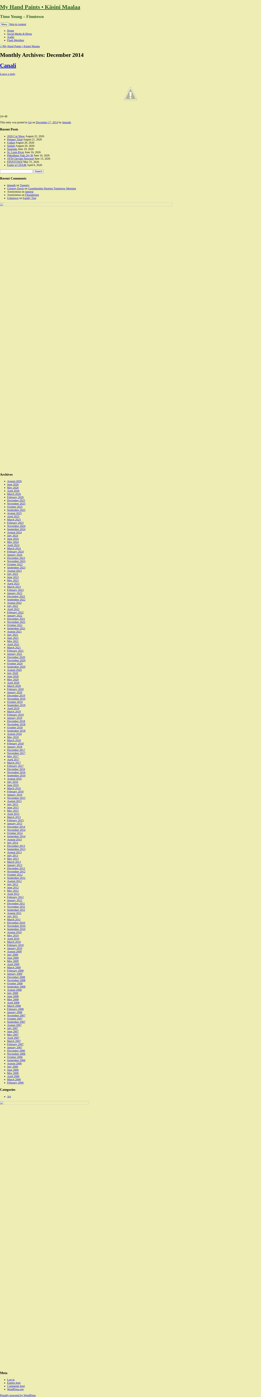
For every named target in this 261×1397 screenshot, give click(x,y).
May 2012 (13, 890)
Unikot (11, 142)
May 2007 (13, 1034)
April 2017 (13, 759)
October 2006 (15, 1057)
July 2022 (12, 605)
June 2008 (13, 996)
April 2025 (13, 516)
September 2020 (16, 666)
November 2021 (16, 621)
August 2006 (14, 1063)
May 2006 (13, 1073)
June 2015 (13, 807)
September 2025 (16, 510)
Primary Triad (15, 139)
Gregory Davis (15, 188)
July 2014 (12, 842)
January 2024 (14, 554)
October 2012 (15, 874)
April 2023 (13, 583)
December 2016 (16, 769)
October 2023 (15, 564)
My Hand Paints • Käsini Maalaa (40, 7)
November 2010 (16, 925)
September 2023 (16, 567)
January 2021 (14, 653)
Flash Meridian (15, 40)
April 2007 (13, 1037)
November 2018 (16, 724)
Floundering (32, 194)
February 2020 (15, 689)
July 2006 (12, 1066)
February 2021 (15, 650)
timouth (66, 122)
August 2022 (14, 602)
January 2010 (14, 948)
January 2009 (14, 973)
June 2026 (13, 484)
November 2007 (16, 1015)
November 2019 (16, 698)
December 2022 (16, 596)
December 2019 (16, 695)
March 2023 (14, 586)
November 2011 (16, 906)
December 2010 (16, 922)
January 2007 (14, 1047)
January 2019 (14, 717)
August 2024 (14, 532)
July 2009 (12, 954)
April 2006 (13, 1076)
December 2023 (16, 558)
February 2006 (15, 1082)
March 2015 (14, 817)
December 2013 (16, 845)
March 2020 (14, 685)
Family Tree (29, 198)
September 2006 (16, 1060)
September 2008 (16, 986)
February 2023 (15, 590)
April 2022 (13, 609)
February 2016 (15, 791)
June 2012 (13, 887)
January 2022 (14, 615)
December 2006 (16, 1050)
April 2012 (13, 893)
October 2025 (15, 506)
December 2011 (16, 903)
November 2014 (16, 829)
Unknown (12, 198)
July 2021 (12, 634)
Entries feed (13, 1382)
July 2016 (12, 781)
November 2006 (16, 1053)
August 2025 (14, 513)
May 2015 (13, 810)
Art (30, 122)
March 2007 (14, 1041)
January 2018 (14, 746)
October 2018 (15, 727)
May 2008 (13, 999)
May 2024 (13, 542)
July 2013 (12, 855)
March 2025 (14, 519)
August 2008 (14, 989)
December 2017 (16, 749)
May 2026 (13, 487)
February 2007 (15, 1044)
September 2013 (16, 849)
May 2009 (13, 961)
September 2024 (16, 529)
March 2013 (14, 861)
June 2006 (13, 1069)
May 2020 (13, 679)
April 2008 (13, 1002)
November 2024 (16, 526)
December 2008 (16, 977)
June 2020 (13, 676)
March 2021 (14, 647)
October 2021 (15, 625)
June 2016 (13, 785)
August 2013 (14, 852)
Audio (10, 37)
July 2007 (12, 1028)
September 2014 (16, 836)
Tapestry (24, 185)
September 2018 (16, 730)
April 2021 (13, 644)
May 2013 (13, 858)
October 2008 (15, 983)
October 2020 (15, 663)
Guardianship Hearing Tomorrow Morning (52, 188)
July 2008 (12, 993)
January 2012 (14, 900)
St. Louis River (15, 152)
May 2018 (13, 737)
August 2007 (14, 1025)
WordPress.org (15, 1389)
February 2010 (15, 945)
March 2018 (14, 740)
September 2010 (16, 929)
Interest (29, 191)
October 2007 (15, 1018)
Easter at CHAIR (16, 165)
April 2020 (13, 682)
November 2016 (16, 772)
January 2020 (14, 692)
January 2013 (14, 865)
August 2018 (14, 733)
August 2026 (14, 481)
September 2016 (16, 775)
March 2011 (14, 919)
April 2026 (13, 490)
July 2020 (12, 673)
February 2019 (15, 714)
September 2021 (16, 628)
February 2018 (15, 743)
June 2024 (13, 538)
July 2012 (12, 884)
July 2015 (12, 804)
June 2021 (13, 637)
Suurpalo (12, 149)
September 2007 (16, 1021)
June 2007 (13, 1031)
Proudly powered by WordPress (18, 1395)
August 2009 (14, 951)
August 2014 (14, 839)
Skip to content (17, 24)
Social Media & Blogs (19, 33)
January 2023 (14, 593)
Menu (4, 24)
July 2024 (12, 535)
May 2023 (13, 580)
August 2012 (14, 881)
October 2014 (15, 833)
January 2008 (14, 1012)
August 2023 (14, 570)
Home (10, 30)
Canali (8, 65)
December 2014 (16, 826)
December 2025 (16, 500)
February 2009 (15, 970)
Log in (11, 1379)
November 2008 (16, 980)
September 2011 (16, 909)
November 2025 (16, 503)
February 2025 (15, 522)
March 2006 (14, 1079)
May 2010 (13, 935)
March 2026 (14, 494)
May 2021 (13, 641)
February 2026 (15, 497)
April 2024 (13, 545)
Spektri (11, 145)
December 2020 (16, 657)
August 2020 (14, 669)
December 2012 (16, 868)
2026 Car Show (16, 136)
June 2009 (13, 957)
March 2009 (14, 967)
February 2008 (15, 1009)
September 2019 (16, 705)
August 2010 (14, 932)
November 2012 (16, 871)
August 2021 (14, 631)
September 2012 (16, 877)
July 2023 (12, 574)
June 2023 (13, 577)
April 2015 (13, 813)
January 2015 (14, 823)
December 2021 (16, 618)
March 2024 (14, 548)
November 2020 (16, 660)
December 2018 (16, 721)
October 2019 (15, 701)
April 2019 (13, 708)
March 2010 (14, 941)
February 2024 (15, 551)
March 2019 (14, 711)
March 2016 (14, 788)
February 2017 (15, 765)
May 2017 (13, 756)
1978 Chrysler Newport (20, 158)
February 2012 (15, 897)
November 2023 (16, 561)
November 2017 (16, 753)
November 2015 (16, 797)
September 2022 (16, 599)
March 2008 (14, 1005)
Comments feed (16, 1386)
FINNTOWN (15, 161)
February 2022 (15, 612)
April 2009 (13, 964)
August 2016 (14, 778)
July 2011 (12, 916)
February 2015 (15, 820)
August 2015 (14, 801)
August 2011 (14, 913)
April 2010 (13, 938)
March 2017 (14, 762)
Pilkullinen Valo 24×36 (20, 155)
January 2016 (14, 794)
